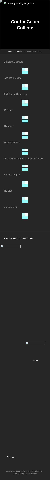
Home (10, 52)
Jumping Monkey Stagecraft (32, 471)
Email (35, 360)
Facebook (11, 457)
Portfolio (19, 52)
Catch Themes (31, 474)
